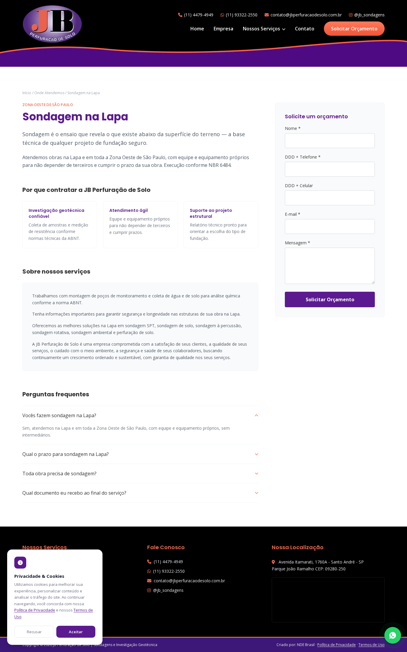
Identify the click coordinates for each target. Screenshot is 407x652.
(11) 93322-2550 (241, 15)
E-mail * (292, 214)
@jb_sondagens (369, 15)
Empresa (223, 28)
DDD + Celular (299, 185)
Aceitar (76, 631)
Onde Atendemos (49, 92)
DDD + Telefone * (303, 157)
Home (197, 28)
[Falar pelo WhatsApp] (392, 635)
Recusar (34, 631)
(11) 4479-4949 (198, 15)
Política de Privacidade (336, 644)
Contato (304, 28)
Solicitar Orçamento (354, 28)
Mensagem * (297, 243)
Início (26, 92)
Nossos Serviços (262, 28)
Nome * (293, 128)
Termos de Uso (371, 644)
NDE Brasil (306, 644)
